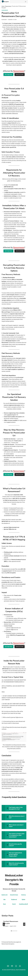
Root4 (14, 904)
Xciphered (14, 899)
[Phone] (16, 966)
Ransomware (5, 10)
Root (4, 904)
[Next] (24, 924)
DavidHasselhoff (23, 904)
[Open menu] (25, 1)
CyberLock (4, 895)
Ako (4, 899)
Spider (23, 899)
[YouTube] (8, 966)
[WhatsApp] (20, 966)
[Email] (12, 966)
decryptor (5, 19)
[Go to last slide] (4, 924)
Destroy (23, 895)
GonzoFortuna (14, 895)
